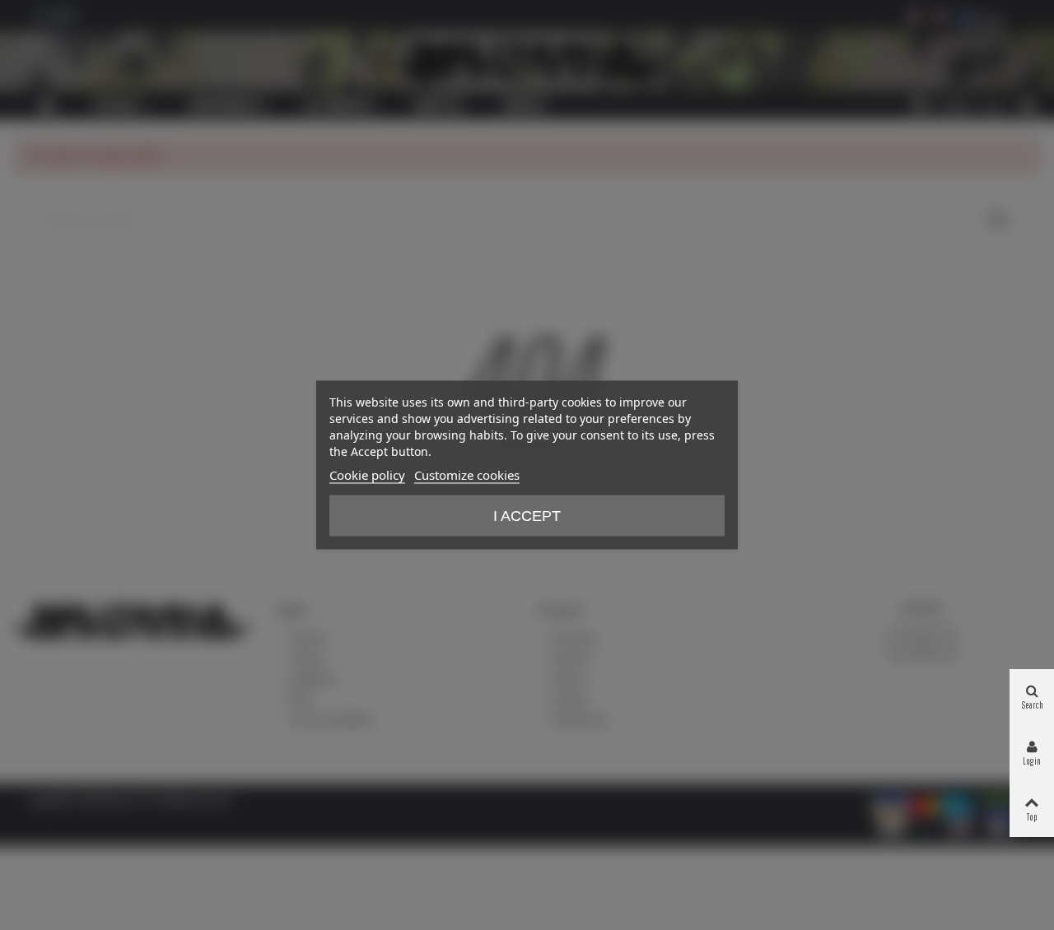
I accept (527, 516)
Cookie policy (367, 475)
